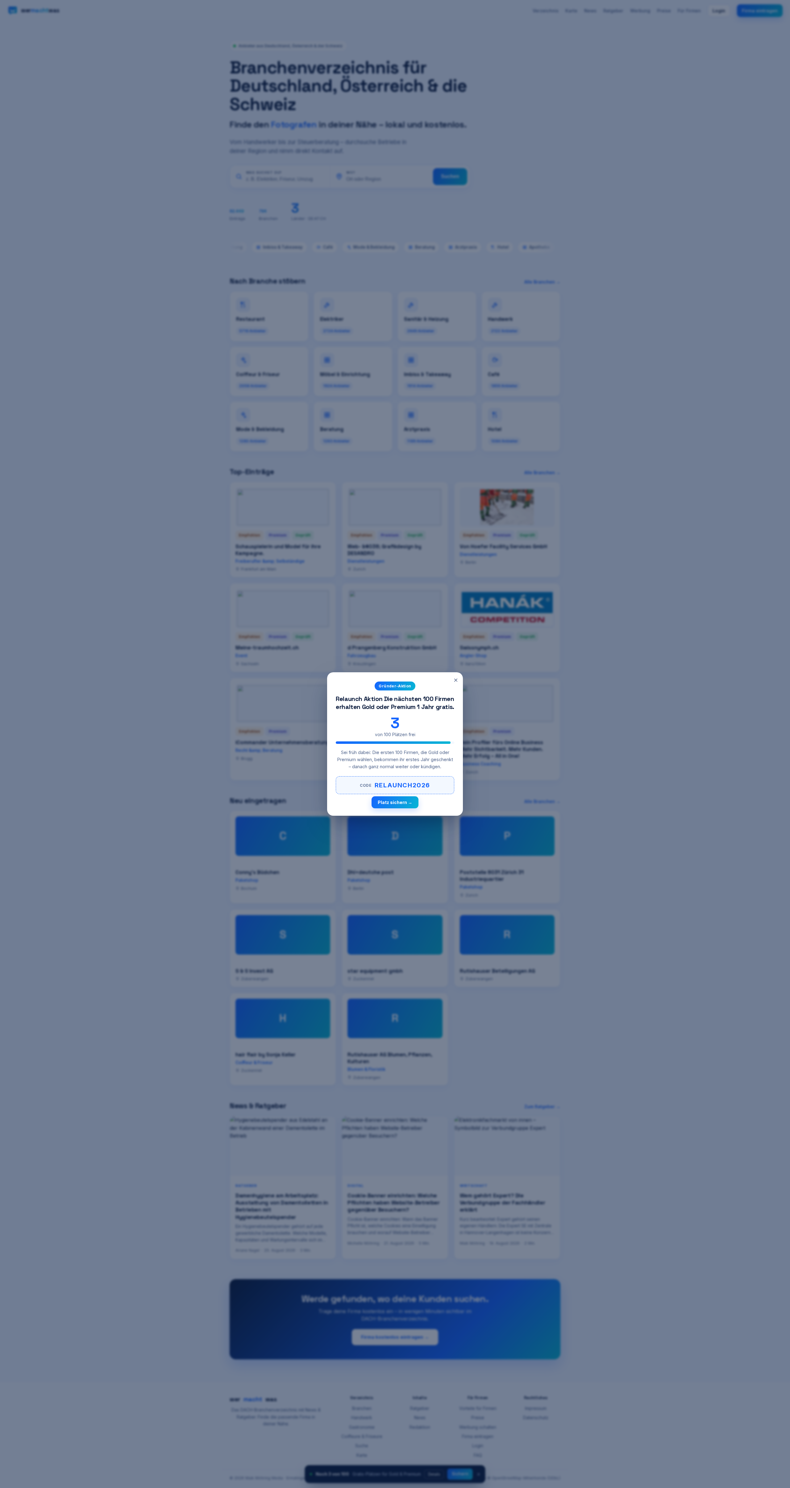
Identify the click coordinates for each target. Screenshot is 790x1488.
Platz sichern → (395, 802)
